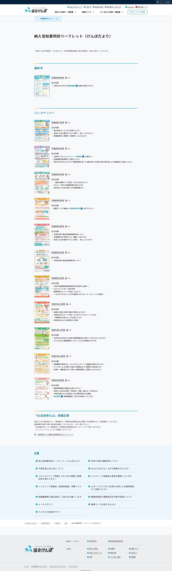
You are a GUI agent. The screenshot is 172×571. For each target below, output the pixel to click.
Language (130, 7)
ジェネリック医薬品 (74, 156)
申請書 (112, 549)
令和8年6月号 (61, 148)
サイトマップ (73, 566)
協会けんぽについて (75, 7)
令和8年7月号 (61, 122)
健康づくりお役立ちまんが (103, 504)
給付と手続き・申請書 (64, 12)
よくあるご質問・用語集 (110, 12)
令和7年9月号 (61, 380)
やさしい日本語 (164, 2)
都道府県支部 (99, 7)
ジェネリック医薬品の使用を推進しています (111, 476)
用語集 (133, 557)
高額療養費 (71, 85)
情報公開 (113, 553)
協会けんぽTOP (32, 523)
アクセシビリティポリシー (57, 566)
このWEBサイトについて (39, 566)
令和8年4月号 (61, 200)
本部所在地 (93, 541)
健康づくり (86, 12)
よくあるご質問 (115, 557)
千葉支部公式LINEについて (50, 468)
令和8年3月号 (61, 226)
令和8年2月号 (61, 252)
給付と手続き (93, 549)
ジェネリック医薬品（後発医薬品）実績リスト (60, 486)
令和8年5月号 (61, 174)
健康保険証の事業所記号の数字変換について (111, 496)
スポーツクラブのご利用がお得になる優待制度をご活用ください (112, 488)
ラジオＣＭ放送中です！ (49, 511)
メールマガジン (45, 504)
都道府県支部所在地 (116, 541)
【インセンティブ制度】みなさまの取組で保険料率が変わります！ (59, 477)
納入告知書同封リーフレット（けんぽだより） (59, 460)
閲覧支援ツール (143, 7)
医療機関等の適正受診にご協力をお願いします (60, 496)
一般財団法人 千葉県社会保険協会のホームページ (55, 434)
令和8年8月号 (61, 77)
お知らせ (88, 7)
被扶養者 (57, 396)
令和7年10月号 (61, 356)
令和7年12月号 (61, 304)
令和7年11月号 (61, 329)
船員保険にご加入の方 (114, 7)
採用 (90, 557)
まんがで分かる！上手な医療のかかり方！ (110, 468)
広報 (36, 453)
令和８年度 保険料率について (104, 460)
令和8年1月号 (61, 278)
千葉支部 (57, 523)
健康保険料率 (75, 208)
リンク (26, 566)
